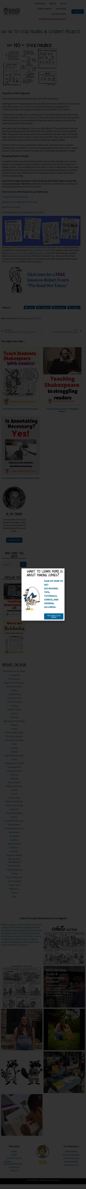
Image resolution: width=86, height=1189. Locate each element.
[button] (61, 571)
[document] (43, 594)
